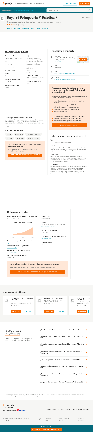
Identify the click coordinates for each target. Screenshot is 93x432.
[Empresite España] (8, 3)
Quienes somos (51, 409)
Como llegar (58, 61)
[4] (13, 25)
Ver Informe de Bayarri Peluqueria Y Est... (46, 429)
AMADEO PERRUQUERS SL (53, 298)
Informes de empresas (21, 3)
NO (8, 243)
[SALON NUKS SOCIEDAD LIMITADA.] (72, 300)
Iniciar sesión (84, 3)
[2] (10, 25)
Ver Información (12, 248)
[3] (11, 25)
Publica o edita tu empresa (81, 409)
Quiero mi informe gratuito (69, 125)
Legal (39, 419)
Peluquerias (19, 134)
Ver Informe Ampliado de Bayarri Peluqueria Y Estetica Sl (25, 155)
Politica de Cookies (48, 419)
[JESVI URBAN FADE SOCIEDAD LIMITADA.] (6, 300)
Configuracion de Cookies (64, 419)
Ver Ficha (28, 311)
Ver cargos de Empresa (48, 227)
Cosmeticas (20, 138)
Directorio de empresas (36, 3)
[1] (8, 25)
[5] (15, 25)
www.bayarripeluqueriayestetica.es (64, 73)
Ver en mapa (83, 59)
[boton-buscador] (89, 10)
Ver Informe (16, 311)
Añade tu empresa (70, 3)
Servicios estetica (33, 138)
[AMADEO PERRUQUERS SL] (39, 300)
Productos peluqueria (33, 134)
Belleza (9, 134)
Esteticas (9, 138)
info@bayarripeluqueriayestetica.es (64, 79)
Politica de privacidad (81, 419)
